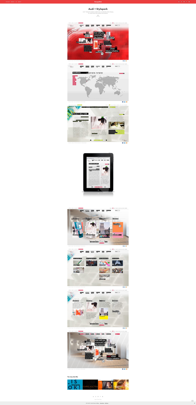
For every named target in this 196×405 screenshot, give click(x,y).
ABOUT (19, 1)
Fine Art (8, 1)
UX (16, 1)
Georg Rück (98, 2)
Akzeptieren (102, 403)
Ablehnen (106, 403)
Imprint (96, 399)
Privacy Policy (99, 399)
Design (12, 1)
